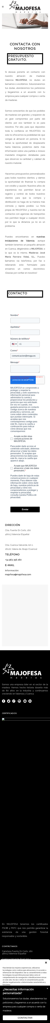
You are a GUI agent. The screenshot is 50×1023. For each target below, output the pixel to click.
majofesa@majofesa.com (18, 574)
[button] (46, 962)
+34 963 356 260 (13, 560)
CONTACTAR (25, 1017)
